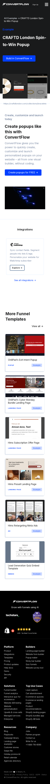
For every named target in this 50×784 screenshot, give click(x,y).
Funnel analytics (11, 693)
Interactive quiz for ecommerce (12, 698)
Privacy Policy (22, 774)
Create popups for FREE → (23, 172)
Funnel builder (10, 690)
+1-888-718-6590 (33, 745)
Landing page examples (10, 742)
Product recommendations (33, 707)
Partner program (33, 734)
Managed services (12, 715)
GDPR (37, 774)
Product (7, 651)
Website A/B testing (12, 703)
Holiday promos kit (12, 754)
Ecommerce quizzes (35, 697)
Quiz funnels (31, 664)
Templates (8, 657)
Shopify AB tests (33, 719)
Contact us (30, 738)
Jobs (28, 731)
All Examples (10, 18)
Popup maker (31, 657)
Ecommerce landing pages (34, 701)
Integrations (9, 654)
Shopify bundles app (35, 715)
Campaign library (11, 738)
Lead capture (32, 690)
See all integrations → (25, 280)
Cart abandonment (34, 693)
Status (44, 774)
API (5, 678)
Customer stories (11, 747)
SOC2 (31, 774)
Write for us (31, 741)
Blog (6, 731)
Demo (6, 671)
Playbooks (8, 734)
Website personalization (10, 707)
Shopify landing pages (36, 712)
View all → (37, 326)
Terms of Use (9, 774)
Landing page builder (35, 651)
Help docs (8, 668)
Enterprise (8, 719)
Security (7, 674)
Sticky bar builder (33, 661)
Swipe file (8, 751)
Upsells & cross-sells (13, 712)
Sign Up (35, 5)
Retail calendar (10, 757)
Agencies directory (12, 761)
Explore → (17, 267)
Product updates (11, 664)
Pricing (7, 661)
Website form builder (35, 654)
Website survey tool (34, 668)
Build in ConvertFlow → (19, 58)
